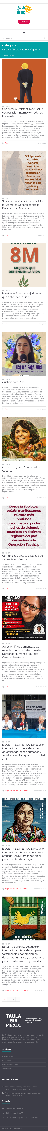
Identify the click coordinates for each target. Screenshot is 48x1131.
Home (4, 55)
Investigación (6, 1069)
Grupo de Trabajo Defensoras (16, 790)
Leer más (34, 1042)
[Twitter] (44, 1129)
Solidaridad (10, 55)
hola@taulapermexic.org (14, 1108)
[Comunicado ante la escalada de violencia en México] (24, 527)
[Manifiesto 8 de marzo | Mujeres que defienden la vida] (24, 265)
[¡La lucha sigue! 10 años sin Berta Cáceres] (24, 439)
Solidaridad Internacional (10, 1065)
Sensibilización (7, 1060)
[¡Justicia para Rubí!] (24, 354)
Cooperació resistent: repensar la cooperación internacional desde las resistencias (22, 112)
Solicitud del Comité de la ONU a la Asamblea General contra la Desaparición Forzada (22, 205)
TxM (6, 143)
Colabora (24, 21)
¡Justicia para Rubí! (13, 382)
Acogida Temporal (8, 1056)
